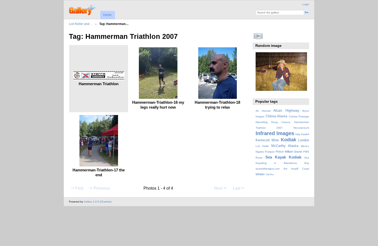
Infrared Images (275, 133)
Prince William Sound (289, 151)
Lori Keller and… (81, 23)
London (303, 140)
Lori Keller (262, 146)
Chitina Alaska (276, 116)
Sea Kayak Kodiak (283, 157)
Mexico (305, 146)
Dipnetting (262, 122)
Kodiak (288, 139)
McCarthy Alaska (284, 146)
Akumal (266, 110)
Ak (257, 110)
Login (305, 4)
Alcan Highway (286, 110)
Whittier (260, 174)
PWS (306, 151)
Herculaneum (301, 127)
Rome (259, 157)
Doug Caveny (280, 122)
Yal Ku (270, 174)
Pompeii (269, 151)
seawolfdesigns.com (268, 168)
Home (107, 15)
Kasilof (305, 134)
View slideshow (258, 36)
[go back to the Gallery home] (82, 9)
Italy (297, 134)
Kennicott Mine (267, 140)
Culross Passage (299, 116)
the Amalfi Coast (296, 168)
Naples (260, 151)
